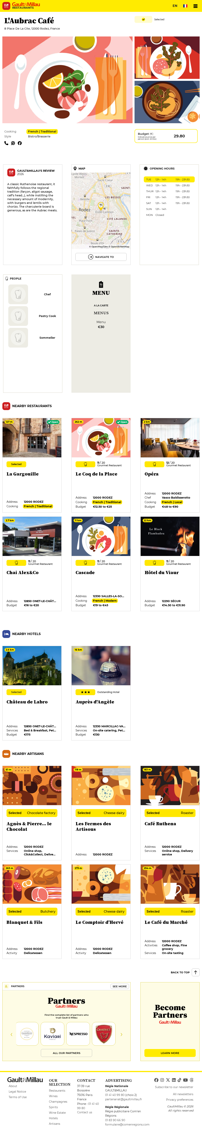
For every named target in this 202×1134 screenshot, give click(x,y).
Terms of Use (18, 1097)
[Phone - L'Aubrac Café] (7, 143)
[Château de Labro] (32, 693)
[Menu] (195, 6)
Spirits (53, 1107)
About (13, 1086)
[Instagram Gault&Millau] (162, 1080)
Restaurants (57, 1090)
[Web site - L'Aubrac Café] (14, 143)
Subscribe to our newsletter (174, 1087)
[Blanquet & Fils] (32, 911)
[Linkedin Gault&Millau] (174, 1080)
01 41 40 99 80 (114, 1095)
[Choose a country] (185, 6)
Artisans (54, 1124)
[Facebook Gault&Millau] (156, 1080)
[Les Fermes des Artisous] (101, 813)
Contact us (84, 1112)
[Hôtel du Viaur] (170, 564)
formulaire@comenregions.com (127, 1124)
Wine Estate (57, 1112)
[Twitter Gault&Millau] (168, 1080)
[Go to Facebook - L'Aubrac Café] (21, 143)
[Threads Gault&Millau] (191, 1080)
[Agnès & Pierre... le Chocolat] (32, 813)
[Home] (26, 4)
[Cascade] (101, 564)
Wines (53, 1096)
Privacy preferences (179, 1099)
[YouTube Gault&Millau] (185, 1080)
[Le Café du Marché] (170, 911)
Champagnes (58, 1101)
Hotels (53, 1118)
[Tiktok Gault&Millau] (179, 1080)
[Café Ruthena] (170, 813)
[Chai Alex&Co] (32, 564)
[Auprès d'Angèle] (101, 693)
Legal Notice (17, 1091)
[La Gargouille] (32, 465)
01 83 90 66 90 (115, 1120)
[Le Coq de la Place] (101, 465)
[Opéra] (170, 465)
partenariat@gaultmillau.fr (123, 1099)
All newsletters (183, 1094)
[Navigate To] (101, 215)
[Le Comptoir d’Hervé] (101, 911)
